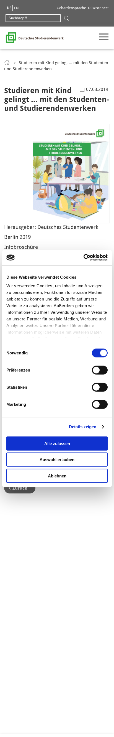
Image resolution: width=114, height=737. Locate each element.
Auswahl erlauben (57, 459)
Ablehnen (57, 475)
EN (16, 8)
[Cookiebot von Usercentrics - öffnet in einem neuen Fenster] (83, 257)
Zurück (19, 488)
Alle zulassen (57, 443)
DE (9, 8)
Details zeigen (82, 426)
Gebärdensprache (71, 8)
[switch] (100, 369)
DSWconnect (98, 8)
